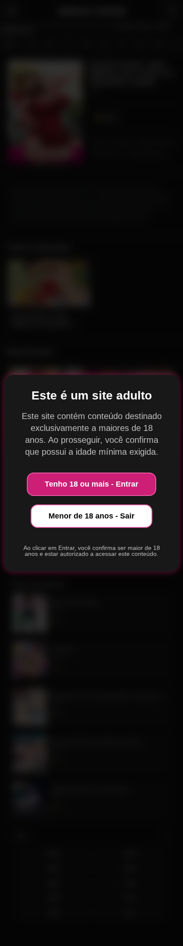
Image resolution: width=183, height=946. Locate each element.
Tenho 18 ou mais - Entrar (91, 484)
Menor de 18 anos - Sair (91, 516)
